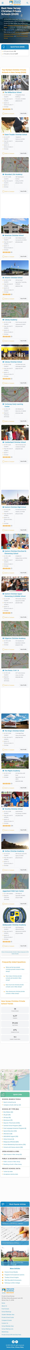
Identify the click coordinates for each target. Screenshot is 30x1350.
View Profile (23, 113)
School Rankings (6, 1312)
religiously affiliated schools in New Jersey (16, 26)
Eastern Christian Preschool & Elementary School (15, 552)
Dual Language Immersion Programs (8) (15, 1128)
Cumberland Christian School (15, 442)
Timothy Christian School (14, 809)
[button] (13, 1082)
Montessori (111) (8, 1120)
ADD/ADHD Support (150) (11, 1136)
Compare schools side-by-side (12, 1105)
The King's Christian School (14, 731)
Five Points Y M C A (12, 670)
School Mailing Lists (7, 1329)
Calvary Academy (11, 320)
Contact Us (5, 1323)
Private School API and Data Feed (11, 1335)
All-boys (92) (7, 1117)
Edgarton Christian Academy (15, 638)
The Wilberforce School (13, 92)
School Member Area (8, 1326)
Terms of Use (10, 1347)
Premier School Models (11, 1272)
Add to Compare (9, 114)
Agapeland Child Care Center (13, 891)
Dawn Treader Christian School (16, 135)
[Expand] (3, 1078)
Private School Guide (8, 1318)
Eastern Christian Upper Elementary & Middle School (16, 33)
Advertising (5, 1332)
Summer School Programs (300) (12, 1126)
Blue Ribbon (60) (8, 1112)
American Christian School (14, 235)
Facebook (16, 1341)
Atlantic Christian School (13, 278)
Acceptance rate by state (11, 1174)
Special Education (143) (10, 1131)
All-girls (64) (7, 1115)
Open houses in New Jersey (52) (13, 1154)
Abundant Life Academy (13, 174)
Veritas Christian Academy (14, 851)
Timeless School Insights (12, 1277)
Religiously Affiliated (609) (11, 1142)
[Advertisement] (15, 206)
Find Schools (5, 1309)
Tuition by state (8, 1172)
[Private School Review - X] (13, 1341)
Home (3, 1303)
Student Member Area (8, 1315)
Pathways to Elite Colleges (12, 1283)
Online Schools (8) (9, 1139)
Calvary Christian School (13, 362)
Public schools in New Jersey (12, 1162)
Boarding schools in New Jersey (13, 1164)
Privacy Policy (19, 1347)
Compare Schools (7, 1320)
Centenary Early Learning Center (14, 405)
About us (4, 1306)
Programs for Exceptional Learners (14, 1275)
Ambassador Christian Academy (14, 925)
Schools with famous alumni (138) (13, 1147)
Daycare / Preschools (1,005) (12, 1123)
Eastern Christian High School (15, 507)
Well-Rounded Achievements (13, 1280)
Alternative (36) (8, 1134)
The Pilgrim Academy (12, 771)
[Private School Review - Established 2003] (15, 3)
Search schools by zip (10, 1102)
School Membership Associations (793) (15, 1145)
